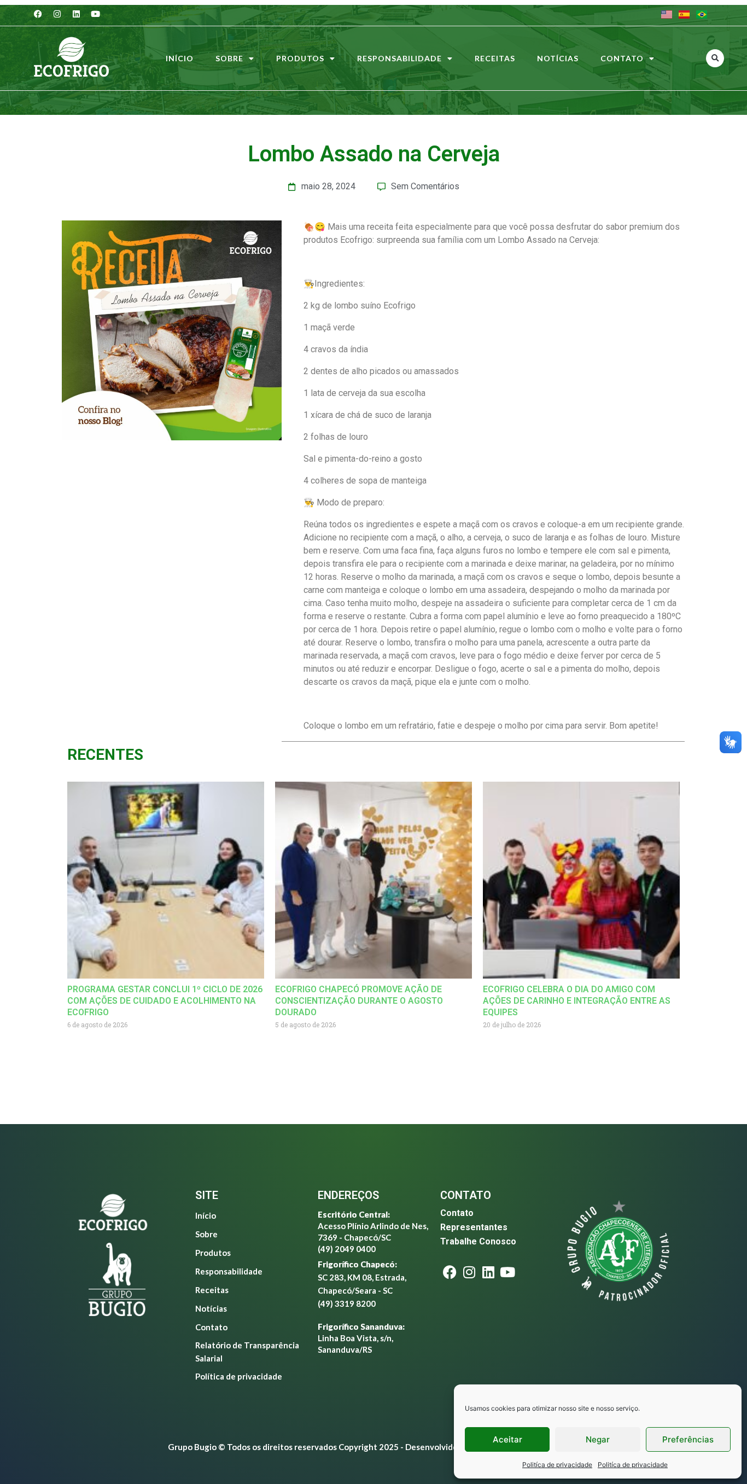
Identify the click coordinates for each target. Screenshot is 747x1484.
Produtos (300, 58)
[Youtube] (95, 13)
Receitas (495, 58)
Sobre (229, 58)
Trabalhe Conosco (478, 1241)
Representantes (473, 1227)
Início (180, 58)
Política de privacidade (238, 1376)
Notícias (558, 58)
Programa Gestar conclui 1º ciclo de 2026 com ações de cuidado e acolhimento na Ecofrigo (164, 1000)
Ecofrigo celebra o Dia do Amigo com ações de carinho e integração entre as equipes (576, 1000)
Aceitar (507, 1439)
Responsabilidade (399, 58)
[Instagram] (57, 13)
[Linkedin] (76, 13)
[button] (715, 58)
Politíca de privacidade (557, 1464)
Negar (598, 1439)
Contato (622, 58)
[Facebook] (38, 13)
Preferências (688, 1439)
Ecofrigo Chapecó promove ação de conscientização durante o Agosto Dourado (359, 1000)
